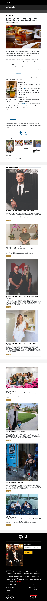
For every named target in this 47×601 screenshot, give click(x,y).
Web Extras (9, 15)
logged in (13, 158)
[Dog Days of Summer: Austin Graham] (22, 463)
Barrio (23, 88)
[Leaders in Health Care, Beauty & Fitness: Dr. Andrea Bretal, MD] (10, 145)
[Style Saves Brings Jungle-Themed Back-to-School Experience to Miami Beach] (22, 377)
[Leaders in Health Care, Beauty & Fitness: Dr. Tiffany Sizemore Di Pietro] (22, 234)
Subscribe (28, 552)
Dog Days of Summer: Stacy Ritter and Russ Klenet (18, 516)
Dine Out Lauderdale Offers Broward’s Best (19, 148)
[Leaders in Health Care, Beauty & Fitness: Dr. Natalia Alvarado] (22, 326)
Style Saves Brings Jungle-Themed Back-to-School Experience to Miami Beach (23, 389)
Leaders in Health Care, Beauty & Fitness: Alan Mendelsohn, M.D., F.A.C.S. (36, 150)
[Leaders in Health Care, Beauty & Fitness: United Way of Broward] (28, 143)
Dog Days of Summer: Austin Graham (15, 482)
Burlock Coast (13, 119)
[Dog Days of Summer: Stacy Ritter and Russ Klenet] (22, 505)
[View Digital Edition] (14, 555)
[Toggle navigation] (6, 8)
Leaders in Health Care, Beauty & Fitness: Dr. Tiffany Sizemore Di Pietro (23, 246)
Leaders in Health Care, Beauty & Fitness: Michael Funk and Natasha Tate (22, 297)
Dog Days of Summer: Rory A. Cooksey (15, 431)
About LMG (31, 584)
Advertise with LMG (33, 589)
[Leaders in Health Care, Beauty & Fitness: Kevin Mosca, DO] (22, 189)
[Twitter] (9, 2)
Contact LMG (32, 587)
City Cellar (24, 103)
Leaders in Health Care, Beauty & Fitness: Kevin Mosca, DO (20, 210)
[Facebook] (6, 2)
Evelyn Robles (13, 247)
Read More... (18, 581)
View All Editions (10, 567)
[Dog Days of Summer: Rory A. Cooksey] (22, 417)
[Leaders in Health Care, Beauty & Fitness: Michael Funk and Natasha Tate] (22, 277)
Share (26, 134)
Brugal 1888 (18, 73)
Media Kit (8, 592)
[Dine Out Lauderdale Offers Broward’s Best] (19, 143)
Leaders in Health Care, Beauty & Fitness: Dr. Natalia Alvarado (21, 343)
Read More (9, 220)
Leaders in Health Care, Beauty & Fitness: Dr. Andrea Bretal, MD (9, 152)
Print (21, 134)
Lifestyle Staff (15, 22)
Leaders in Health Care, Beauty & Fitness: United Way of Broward (28, 147)
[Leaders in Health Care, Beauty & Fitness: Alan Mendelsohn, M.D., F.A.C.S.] (37, 144)
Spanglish (13, 69)
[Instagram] (7, 2)
